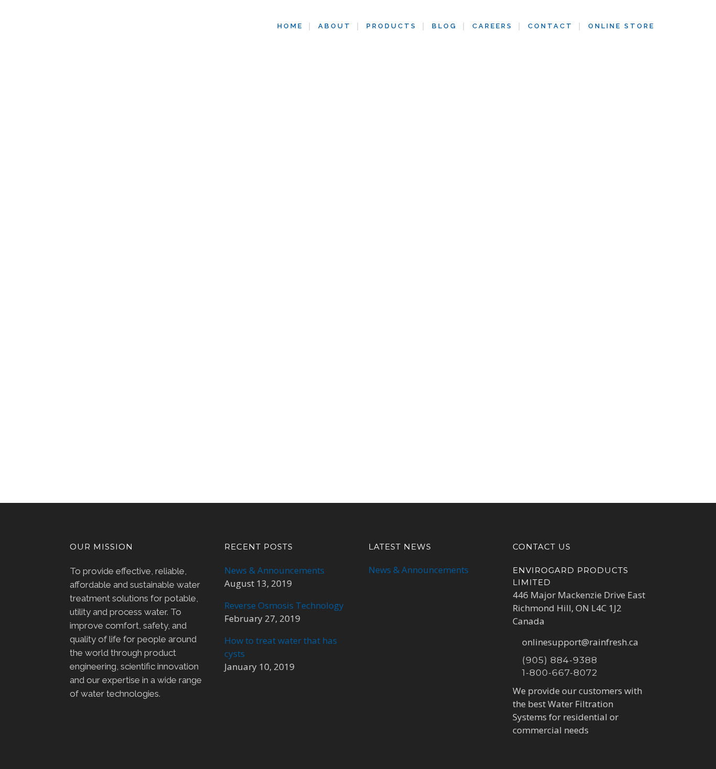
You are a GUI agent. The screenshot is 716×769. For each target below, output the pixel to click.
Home (299, 108)
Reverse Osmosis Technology (284, 605)
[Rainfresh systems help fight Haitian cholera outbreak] (159, 234)
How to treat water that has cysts (280, 647)
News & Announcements (274, 570)
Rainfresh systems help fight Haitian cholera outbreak (145, 322)
